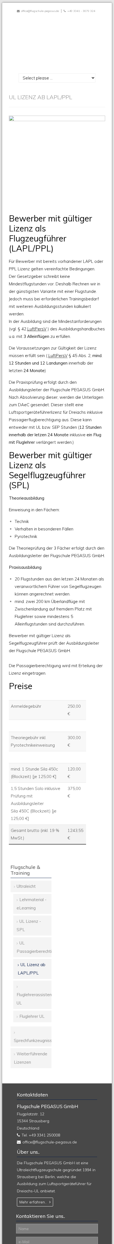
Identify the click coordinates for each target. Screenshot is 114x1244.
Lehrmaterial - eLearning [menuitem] (31, 904)
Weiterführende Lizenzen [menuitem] (30, 1058)
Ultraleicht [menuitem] (26, 886)
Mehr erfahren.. (32, 1202)
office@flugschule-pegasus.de (40, 11)
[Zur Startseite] (57, 41)
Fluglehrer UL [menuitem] (32, 1016)
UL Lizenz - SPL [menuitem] (29, 925)
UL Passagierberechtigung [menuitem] (34, 947)
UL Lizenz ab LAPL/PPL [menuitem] (31, 969)
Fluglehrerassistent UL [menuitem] (34, 999)
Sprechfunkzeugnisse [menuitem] (32, 1040)
